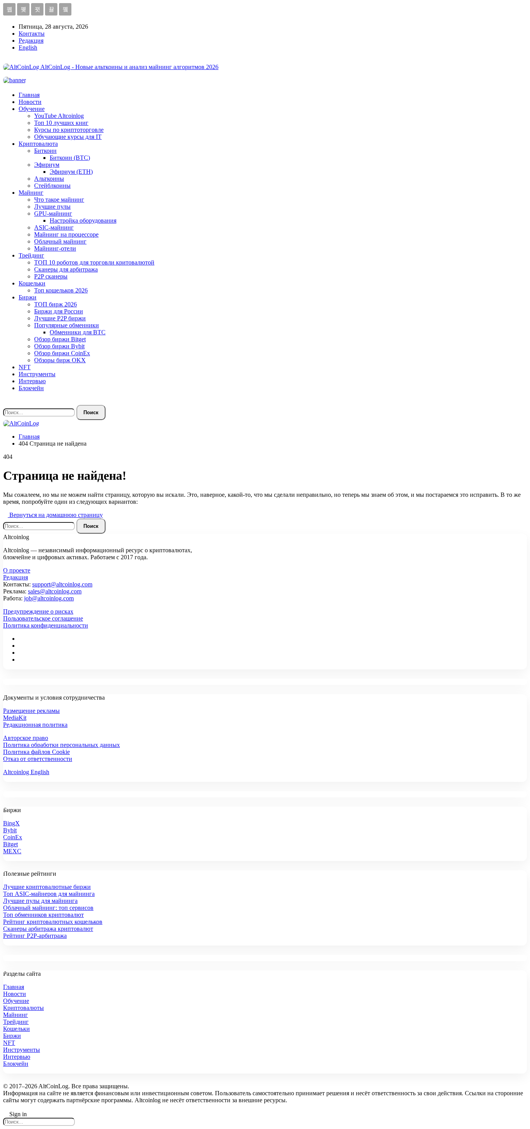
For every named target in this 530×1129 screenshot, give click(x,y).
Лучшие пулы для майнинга (40, 900)
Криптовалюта (38, 143)
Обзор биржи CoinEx (62, 353)
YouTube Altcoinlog (59, 115)
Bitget (10, 844)
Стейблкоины (52, 185)
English (28, 47)
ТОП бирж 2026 (55, 304)
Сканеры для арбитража (66, 269)
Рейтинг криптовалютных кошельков (52, 921)
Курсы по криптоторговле (69, 129)
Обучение (32, 108)
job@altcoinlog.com (49, 598)
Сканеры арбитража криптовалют (48, 928)
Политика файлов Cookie (36, 752)
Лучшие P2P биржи (60, 318)
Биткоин (45, 150)
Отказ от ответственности (37, 759)
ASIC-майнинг (54, 227)
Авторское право (25, 738)
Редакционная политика (35, 724)
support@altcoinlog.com (62, 584)
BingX (11, 823)
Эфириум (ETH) (71, 171)
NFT (25, 367)
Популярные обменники (66, 325)
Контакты (32, 33)
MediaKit (14, 717)
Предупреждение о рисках (38, 611)
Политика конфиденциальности (45, 625)
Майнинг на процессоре (66, 234)
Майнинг (31, 192)
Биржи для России (58, 311)
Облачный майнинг (60, 241)
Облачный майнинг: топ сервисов (48, 907)
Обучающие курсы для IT (68, 136)
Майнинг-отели (55, 248)
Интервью (32, 381)
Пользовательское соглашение (43, 618)
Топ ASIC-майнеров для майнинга (49, 893)
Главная (29, 95)
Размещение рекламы (31, 710)
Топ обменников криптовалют (43, 914)
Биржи (27, 297)
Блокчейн (31, 388)
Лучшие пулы (52, 206)
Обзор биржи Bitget (60, 339)
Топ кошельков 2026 (61, 290)
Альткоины (49, 178)
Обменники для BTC (78, 332)
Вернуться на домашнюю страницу (55, 515)
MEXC (12, 851)
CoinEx (12, 837)
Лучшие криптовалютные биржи (47, 886)
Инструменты (37, 374)
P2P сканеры (51, 276)
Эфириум (46, 164)
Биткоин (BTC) (70, 157)
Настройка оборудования (83, 220)
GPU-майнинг (53, 213)
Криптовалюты (23, 1008)
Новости (30, 102)
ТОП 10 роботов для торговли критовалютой (94, 262)
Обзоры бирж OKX (60, 360)
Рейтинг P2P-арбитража (35, 935)
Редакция (31, 40)
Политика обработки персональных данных (61, 745)
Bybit (10, 830)
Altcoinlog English (26, 772)
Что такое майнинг (59, 199)
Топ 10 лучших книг (61, 122)
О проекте (16, 570)
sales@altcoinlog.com (54, 591)
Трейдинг (31, 255)
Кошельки (32, 283)
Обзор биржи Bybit (59, 346)
